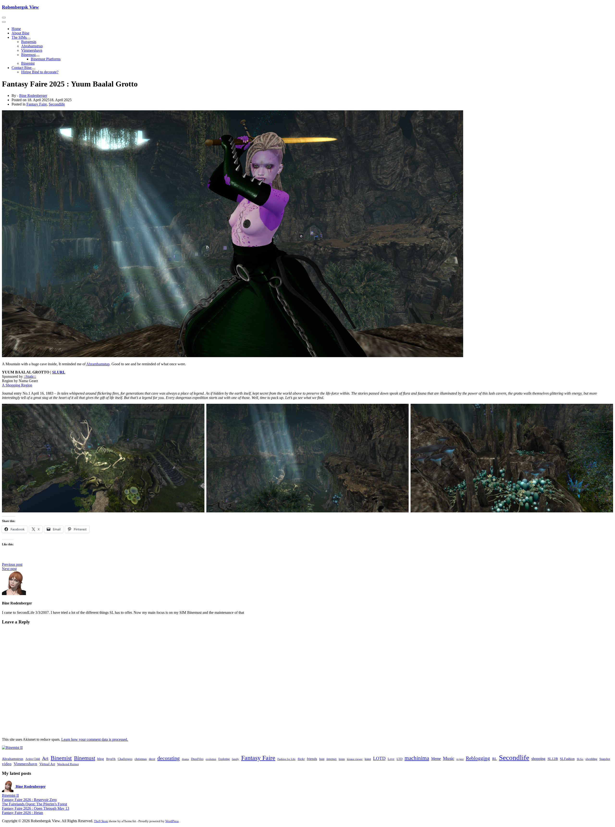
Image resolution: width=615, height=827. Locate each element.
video (7, 764)
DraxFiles (197, 759)
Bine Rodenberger (33, 95)
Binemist (28, 63)
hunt (321, 759)
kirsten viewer (355, 759)
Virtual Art (47, 764)
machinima (417, 758)
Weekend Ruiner (68, 764)
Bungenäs (28, 42)
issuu (342, 759)
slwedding (591, 759)
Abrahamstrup (32, 46)
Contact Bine (21, 68)
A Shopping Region (17, 385)
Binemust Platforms (46, 59)
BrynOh (111, 759)
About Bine (20, 33)
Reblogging (478, 758)
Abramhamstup (98, 364)
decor (152, 759)
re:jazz (460, 759)
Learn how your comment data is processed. (94, 739)
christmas (141, 759)
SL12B (552, 759)
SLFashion (567, 759)
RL (494, 759)
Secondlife (57, 104)
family (235, 759)
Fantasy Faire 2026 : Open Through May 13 (35, 808)
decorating (168, 758)
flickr (301, 759)
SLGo (580, 759)
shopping (538, 759)
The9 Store (101, 821)
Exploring (224, 759)
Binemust (28, 55)
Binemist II (10, 795)
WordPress (172, 821)
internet (331, 759)
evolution (211, 759)
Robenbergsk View (20, 7)
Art (45, 758)
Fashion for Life (286, 759)
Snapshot (604, 759)
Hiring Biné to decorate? (39, 72)
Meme (436, 759)
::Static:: (30, 376)
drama (185, 759)
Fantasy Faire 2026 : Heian (22, 813)
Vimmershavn (31, 50)
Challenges (125, 759)
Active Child (32, 759)
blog (100, 759)
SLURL (58, 372)
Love (391, 759)
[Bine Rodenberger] (12, 748)
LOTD (379, 758)
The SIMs (19, 37)
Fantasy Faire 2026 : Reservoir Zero (29, 800)
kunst (368, 759)
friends (312, 759)
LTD (399, 759)
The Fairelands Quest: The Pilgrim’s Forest (34, 804)
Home (16, 29)
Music (448, 758)
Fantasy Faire (36, 104)
